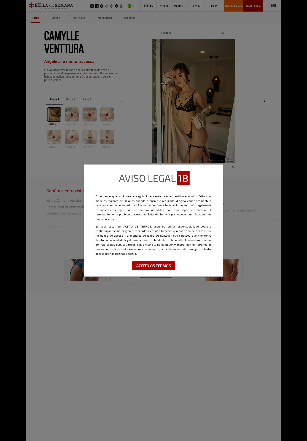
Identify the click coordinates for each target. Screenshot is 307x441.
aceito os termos (153, 265)
